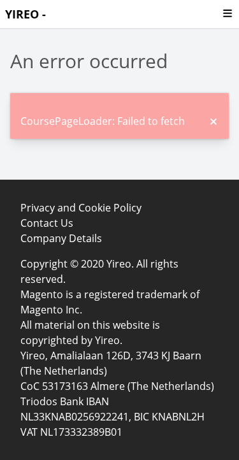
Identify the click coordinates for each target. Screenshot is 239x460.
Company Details (61, 238)
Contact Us (46, 223)
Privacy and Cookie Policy (80, 208)
